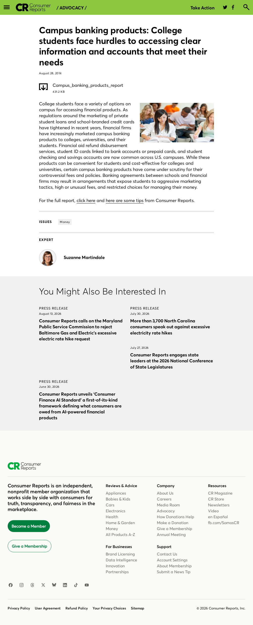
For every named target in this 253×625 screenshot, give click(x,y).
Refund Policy (76, 608)
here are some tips (125, 200)
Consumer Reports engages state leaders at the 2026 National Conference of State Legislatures (171, 360)
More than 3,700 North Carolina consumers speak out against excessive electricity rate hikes (170, 326)
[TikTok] (76, 585)
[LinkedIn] (65, 585)
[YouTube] (87, 585)
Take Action (202, 8)
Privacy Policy (19, 608)
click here (86, 200)
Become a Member (29, 526)
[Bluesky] (54, 585)
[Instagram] (21, 585)
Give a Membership (29, 546)
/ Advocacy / (72, 8)
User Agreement (48, 608)
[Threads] (32, 585)
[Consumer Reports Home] (27, 466)
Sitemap (137, 608)
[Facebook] (11, 585)
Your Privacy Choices (109, 608)
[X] (43, 585)
